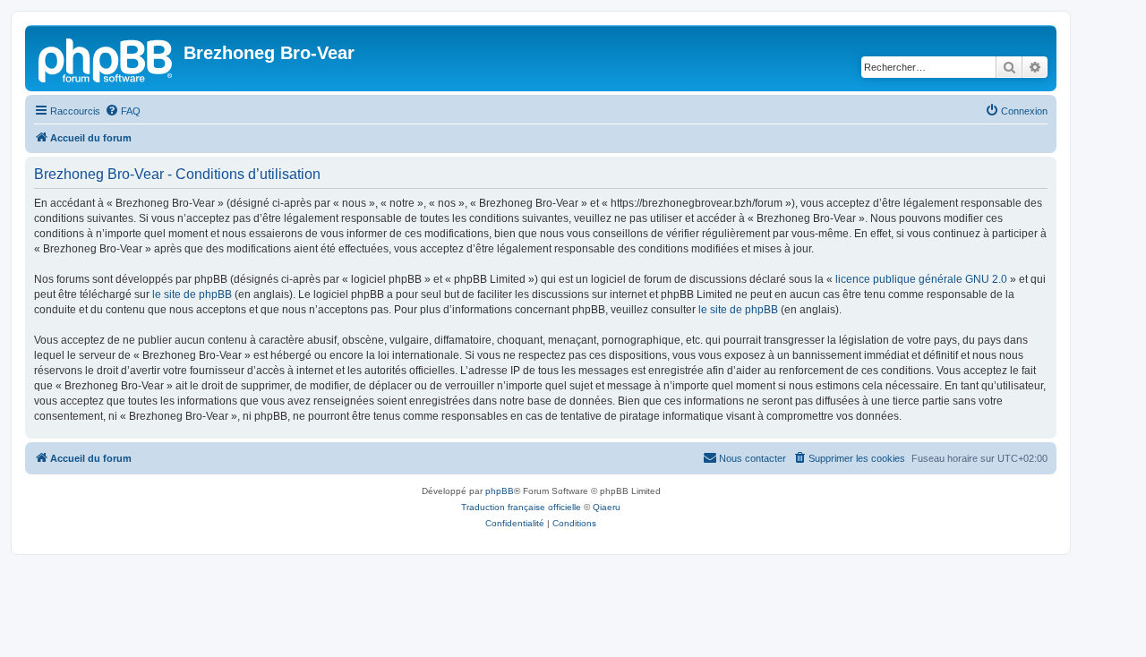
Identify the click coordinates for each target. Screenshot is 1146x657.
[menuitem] (123, 111)
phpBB (499, 491)
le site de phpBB (192, 294)
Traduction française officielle (521, 507)
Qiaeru (606, 507)
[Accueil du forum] (107, 58)
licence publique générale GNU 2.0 (921, 279)
